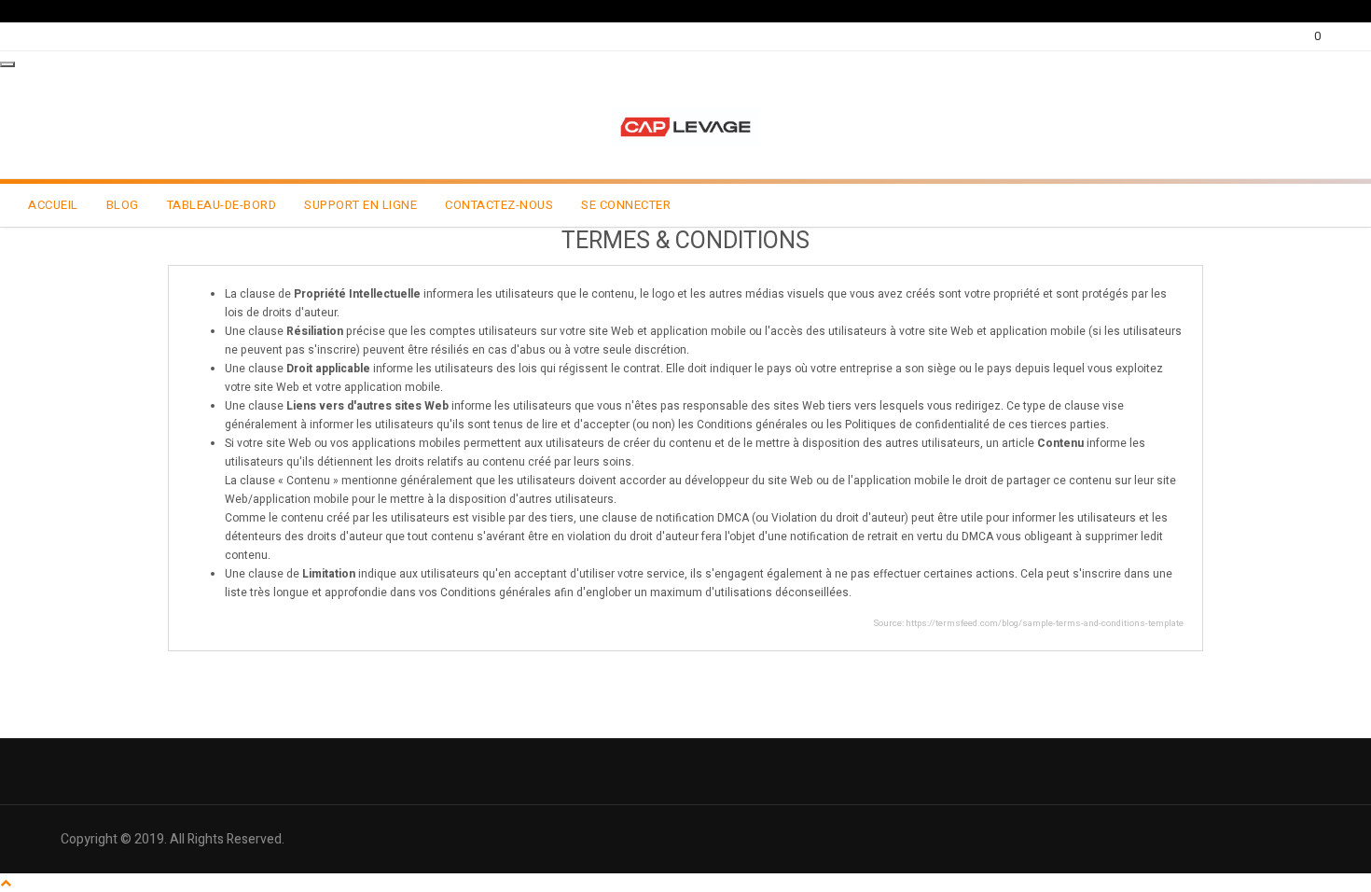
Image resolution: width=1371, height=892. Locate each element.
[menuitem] (53, 205)
